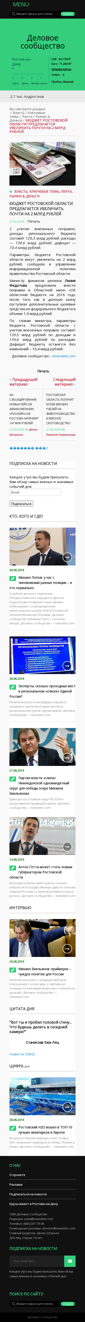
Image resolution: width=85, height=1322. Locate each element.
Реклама (15, 1184)
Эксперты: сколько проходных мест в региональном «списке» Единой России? (42, 691)
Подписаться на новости (28, 1194)
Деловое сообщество (43, 42)
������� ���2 (28, 448)
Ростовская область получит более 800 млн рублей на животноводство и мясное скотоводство (60, 409)
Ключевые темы (44, 191)
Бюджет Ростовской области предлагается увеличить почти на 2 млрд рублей (41, 208)
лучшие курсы (61, 69)
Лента (27, 116)
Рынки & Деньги (24, 196)
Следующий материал (64, 381)
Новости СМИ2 (22, 1054)
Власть (19, 112)
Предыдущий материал (23, 381)
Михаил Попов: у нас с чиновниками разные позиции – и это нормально (40, 582)
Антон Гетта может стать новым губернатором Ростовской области (40, 872)
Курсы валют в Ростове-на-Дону (33, 1204)
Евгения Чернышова (61, 434)
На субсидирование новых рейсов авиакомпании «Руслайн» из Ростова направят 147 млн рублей (24, 409)
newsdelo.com (64, 356)
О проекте (17, 1175)
